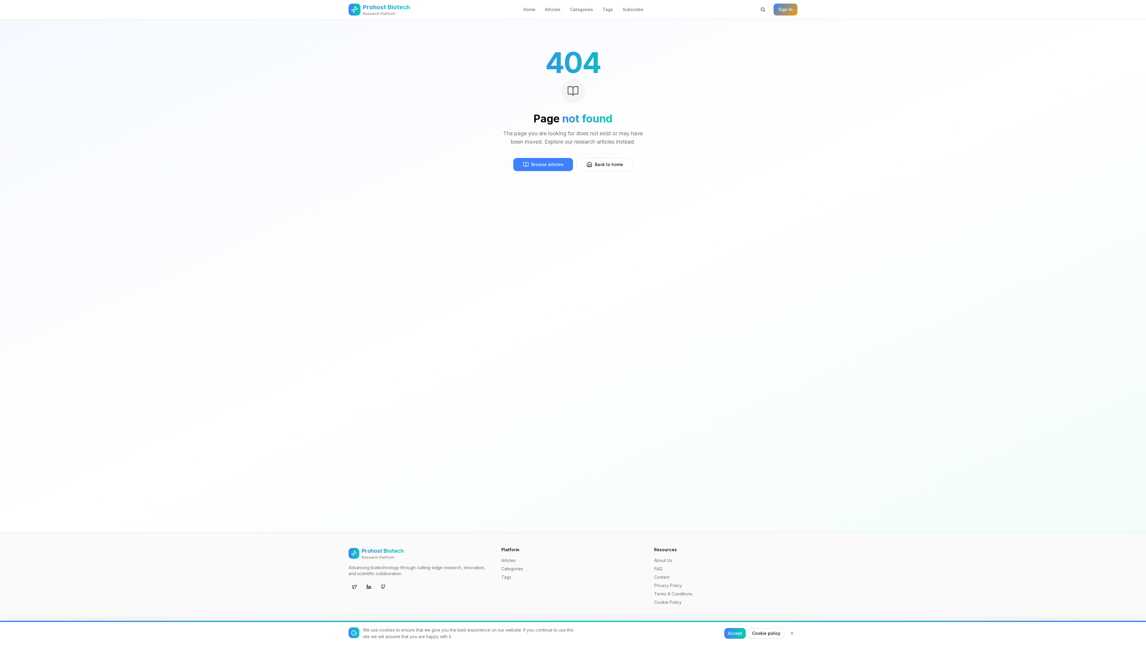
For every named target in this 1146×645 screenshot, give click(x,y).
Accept (735, 633)
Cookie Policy (668, 602)
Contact (661, 577)
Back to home (609, 164)
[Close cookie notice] (792, 633)
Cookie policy (766, 633)
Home (529, 9)
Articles (552, 9)
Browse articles (547, 164)
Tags (608, 9)
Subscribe (633, 9)
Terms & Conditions (673, 593)
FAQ (658, 568)
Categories (581, 9)
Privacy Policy (668, 585)
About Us (663, 560)
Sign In (785, 9)
